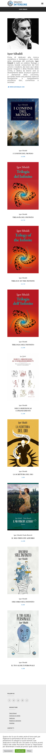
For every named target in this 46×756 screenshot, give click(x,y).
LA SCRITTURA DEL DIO (23, 474)
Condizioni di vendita (14, 715)
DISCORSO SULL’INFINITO (23, 602)
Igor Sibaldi (23, 151)
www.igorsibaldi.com (17, 87)
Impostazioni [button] (8, 751)
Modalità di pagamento (15, 720)
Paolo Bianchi (27, 535)
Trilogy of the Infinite (23, 281)
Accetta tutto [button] (20, 751)
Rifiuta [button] (29, 751)
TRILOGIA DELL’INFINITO (23, 345)
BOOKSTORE (13, 707)
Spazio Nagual (13, 713)
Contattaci (11, 723)
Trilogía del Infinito (23, 217)
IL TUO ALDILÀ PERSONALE (23, 665)
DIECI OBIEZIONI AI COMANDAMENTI (23, 409)
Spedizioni (12, 718)
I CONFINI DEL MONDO (23, 153)
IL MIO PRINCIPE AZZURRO (23, 538)
